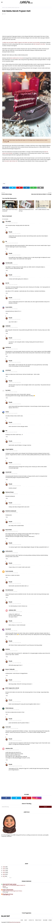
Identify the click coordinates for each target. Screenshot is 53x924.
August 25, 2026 (6, 895)
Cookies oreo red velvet (8, 42)
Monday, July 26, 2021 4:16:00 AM (15, 485)
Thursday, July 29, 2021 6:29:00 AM (15, 720)
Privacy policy (38, 920)
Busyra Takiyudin (10, 669)
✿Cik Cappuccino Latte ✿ (12, 688)
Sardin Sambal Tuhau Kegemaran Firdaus (12, 891)
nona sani (8, 727)
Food (6, 7)
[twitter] (16, 798)
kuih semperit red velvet (39, 44)
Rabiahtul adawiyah (10, 511)
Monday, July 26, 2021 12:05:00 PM (12, 572)
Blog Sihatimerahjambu (14, 922)
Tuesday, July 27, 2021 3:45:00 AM (15, 642)
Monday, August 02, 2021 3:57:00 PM (15, 766)
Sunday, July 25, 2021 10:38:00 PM (12, 512)
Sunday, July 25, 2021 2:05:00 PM (15, 382)
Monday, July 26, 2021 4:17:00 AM (15, 504)
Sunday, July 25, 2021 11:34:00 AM (11, 308)
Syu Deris (7, 390)
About (25, 920)
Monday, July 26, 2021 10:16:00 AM (15, 544)
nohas (7, 412)
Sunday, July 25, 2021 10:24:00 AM (12, 243)
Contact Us (31, 920)
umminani (8, 370)
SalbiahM (7, 326)
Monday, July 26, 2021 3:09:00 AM (15, 442)
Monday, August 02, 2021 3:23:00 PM (15, 611)
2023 (4, 872)
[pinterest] (26, 798)
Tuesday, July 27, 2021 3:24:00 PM (12, 689)
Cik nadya (8, 221)
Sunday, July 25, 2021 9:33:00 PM (11, 450)
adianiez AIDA (12, 610)
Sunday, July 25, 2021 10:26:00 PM (12, 493)
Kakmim (7, 649)
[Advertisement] (26, 26)
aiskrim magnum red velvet (20, 42)
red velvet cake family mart (10, 161)
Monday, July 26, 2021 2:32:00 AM (15, 423)
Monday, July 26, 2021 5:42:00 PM (12, 670)
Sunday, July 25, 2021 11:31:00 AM (11, 284)
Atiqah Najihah (9, 449)
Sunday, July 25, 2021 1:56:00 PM (14, 276)
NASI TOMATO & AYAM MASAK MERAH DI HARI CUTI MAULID (14, 886)
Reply (7, 227)
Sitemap (50, 920)
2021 (4, 876)
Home (3, 7)
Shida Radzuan (9, 708)
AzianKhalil (8, 472)
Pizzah (4, 14)
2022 (4, 874)
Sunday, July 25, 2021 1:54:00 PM (14, 255)
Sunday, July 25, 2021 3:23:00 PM (11, 413)
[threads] (47, 798)
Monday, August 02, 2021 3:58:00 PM (15, 622)
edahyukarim (9, 551)
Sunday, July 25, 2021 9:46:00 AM (11, 222)
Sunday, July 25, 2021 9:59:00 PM (11, 473)
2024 (4, 870)
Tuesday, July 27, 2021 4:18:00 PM (15, 701)
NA (6, 241)
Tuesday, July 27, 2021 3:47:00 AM (15, 681)
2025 (4, 868)
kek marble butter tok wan (16, 58)
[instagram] (36, 798)
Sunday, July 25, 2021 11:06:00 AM (12, 264)
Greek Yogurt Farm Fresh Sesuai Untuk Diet (9, 210)
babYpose (8, 347)
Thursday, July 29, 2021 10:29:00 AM (15, 740)
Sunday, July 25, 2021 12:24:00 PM (12, 327)
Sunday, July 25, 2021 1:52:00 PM (14, 233)
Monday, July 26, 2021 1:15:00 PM (11, 591)
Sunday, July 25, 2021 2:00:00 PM (15, 339)
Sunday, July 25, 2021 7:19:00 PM (11, 432)
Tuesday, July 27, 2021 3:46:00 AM (15, 662)
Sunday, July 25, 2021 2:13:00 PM (11, 391)
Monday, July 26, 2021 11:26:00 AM (12, 552)
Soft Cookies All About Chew (42, 209)
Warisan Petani (9, 492)
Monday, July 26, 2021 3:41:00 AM (15, 464)
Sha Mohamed (9, 590)
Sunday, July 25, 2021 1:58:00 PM (14, 319)
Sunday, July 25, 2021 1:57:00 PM (14, 299)
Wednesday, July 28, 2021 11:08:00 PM (12, 709)
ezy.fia (7, 283)
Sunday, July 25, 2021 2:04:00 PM (15, 362)
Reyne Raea (8, 529)
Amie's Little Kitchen (8, 889)
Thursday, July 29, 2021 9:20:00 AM (12, 728)
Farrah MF (8, 629)
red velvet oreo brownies (34, 42)
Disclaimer (45, 920)
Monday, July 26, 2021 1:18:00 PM (11, 630)
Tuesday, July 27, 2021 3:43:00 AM (15, 583)
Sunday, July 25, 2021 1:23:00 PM (11, 371)
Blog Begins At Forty (8, 894)
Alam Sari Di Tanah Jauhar (9, 884)
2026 (4, 867)
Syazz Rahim (8, 307)
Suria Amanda (9, 571)
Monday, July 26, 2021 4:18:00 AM (15, 523)
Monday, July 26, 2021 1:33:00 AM (15, 403)
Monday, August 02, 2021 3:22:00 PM (12, 749)
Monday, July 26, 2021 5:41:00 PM (11, 650)
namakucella (8, 263)
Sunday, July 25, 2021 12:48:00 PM (12, 348)
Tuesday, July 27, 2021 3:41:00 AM (15, 564)
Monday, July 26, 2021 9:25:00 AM (12, 531)
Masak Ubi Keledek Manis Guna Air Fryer (26, 210)
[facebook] (6, 798)
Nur (6, 430)
